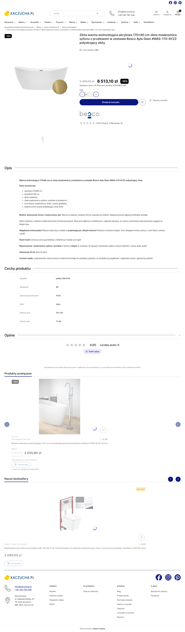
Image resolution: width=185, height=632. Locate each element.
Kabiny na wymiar (124, 604)
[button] (102, 13)
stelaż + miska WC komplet (15, 544)
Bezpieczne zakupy (159, 591)
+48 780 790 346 (126, 15)
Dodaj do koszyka (110, 102)
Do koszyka (23, 464)
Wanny (38, 27)
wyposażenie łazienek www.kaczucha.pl (18, 27)
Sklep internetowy (92, 629)
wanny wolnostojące (69, 27)
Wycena (120, 617)
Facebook (155, 596)
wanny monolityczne (51, 27)
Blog (119, 591)
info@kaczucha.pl (126, 11)
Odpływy (120, 608)
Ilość (81, 90)
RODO (52, 604)
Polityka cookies (56, 596)
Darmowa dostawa (124, 600)
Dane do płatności (90, 591)
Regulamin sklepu (56, 600)
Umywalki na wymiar (125, 613)
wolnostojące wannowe (20, 439)
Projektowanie (123, 596)
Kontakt (52, 591)
